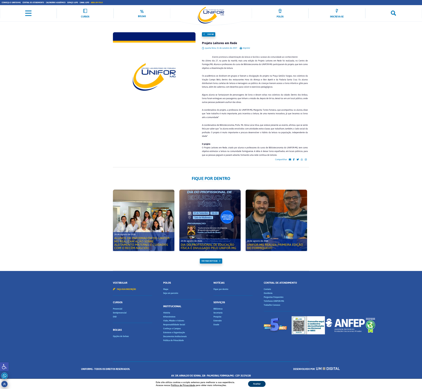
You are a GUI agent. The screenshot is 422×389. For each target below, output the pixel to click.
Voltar (210, 34)
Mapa (165, 289)
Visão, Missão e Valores (173, 321)
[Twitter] (298, 160)
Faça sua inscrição (126, 289)
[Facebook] (293, 160)
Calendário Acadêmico (56, 2)
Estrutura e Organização (174, 333)
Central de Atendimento (33, 2)
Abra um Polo (97, 2)
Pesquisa (217, 317)
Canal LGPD (84, 2)
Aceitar (257, 383)
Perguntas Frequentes (273, 297)
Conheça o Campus (172, 329)
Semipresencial (120, 313)
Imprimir (246, 48)
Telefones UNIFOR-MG (274, 301)
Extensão (217, 321)
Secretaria (218, 313)
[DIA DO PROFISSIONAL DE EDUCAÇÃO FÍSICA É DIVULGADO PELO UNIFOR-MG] (210, 220)
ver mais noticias (209, 261)
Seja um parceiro (170, 293)
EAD (115, 317)
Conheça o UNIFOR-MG (11, 2)
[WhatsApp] (301, 160)
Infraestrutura (169, 317)
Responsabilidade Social (174, 325)
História (166, 313)
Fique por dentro (220, 289)
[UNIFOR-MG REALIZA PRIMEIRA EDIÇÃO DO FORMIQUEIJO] (276, 220)
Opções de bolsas (121, 336)
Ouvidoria (268, 293)
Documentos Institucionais (175, 336)
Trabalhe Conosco (272, 305)
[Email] (290, 160)
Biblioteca (218, 309)
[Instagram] (305, 160)
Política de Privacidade (173, 340)
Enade (216, 325)
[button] (4, 366)
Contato (267, 289)
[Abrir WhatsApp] (414, 381)
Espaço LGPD (72, 2)
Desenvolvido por (304, 369)
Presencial (117, 309)
